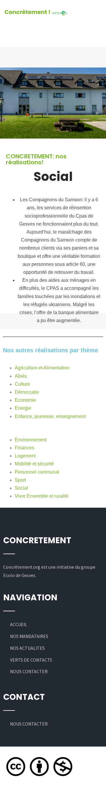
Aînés (21, 376)
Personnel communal (37, 472)
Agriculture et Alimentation (42, 367)
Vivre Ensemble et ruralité (42, 496)
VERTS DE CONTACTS (31, 660)
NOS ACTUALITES (27, 648)
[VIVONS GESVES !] (35, 12)
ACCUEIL (18, 624)
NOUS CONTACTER (29, 671)
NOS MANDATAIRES (29, 636)
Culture (22, 384)
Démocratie (27, 392)
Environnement (31, 439)
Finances (24, 447)
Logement (25, 455)
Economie (25, 400)
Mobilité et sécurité (34, 463)
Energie (23, 408)
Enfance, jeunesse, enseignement (50, 416)
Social (21, 488)
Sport (20, 480)
